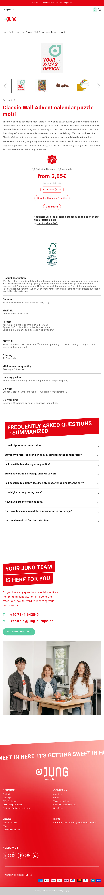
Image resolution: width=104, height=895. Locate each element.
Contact (6, 794)
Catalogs (7, 798)
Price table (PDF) (52, 189)
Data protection (10, 823)
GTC (5, 826)
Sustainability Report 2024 (65, 805)
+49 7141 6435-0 (24, 614)
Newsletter (58, 808)
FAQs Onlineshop (10, 801)
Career (56, 798)
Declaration (52, 206)
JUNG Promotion (47, 891)
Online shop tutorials (12, 805)
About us (57, 794)
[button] (95, 9)
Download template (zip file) (52, 198)
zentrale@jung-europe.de (32, 621)
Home (5, 32)
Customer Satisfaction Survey (16, 808)
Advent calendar (17, 32)
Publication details (11, 830)
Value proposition (61, 801)
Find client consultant (18, 631)
